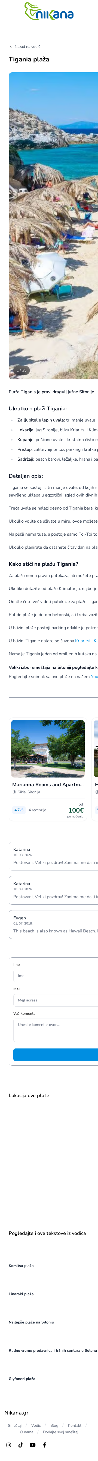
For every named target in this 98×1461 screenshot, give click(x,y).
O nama (26, 1432)
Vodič (36, 1425)
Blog (54, 1425)
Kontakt (74, 1425)
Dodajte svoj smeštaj (60, 1432)
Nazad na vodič (27, 46)
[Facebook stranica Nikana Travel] (44, 1445)
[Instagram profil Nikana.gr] (8, 1445)
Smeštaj (15, 1425)
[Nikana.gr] (49, 11)
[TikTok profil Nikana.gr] (20, 1445)
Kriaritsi (82, 641)
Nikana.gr (16, 1412)
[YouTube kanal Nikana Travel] (32, 1445)
